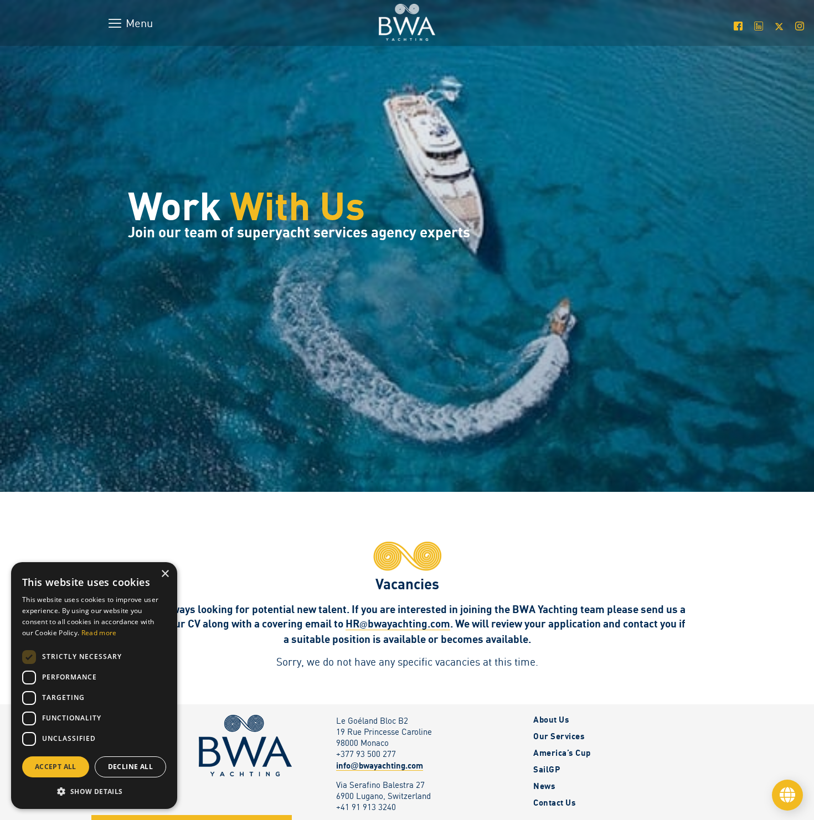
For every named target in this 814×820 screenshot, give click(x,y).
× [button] (165, 574)
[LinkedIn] (758, 26)
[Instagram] (799, 26)
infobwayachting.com (379, 765)
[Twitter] (778, 26)
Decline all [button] (130, 766)
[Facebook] (737, 26)
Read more (99, 632)
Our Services (559, 736)
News (544, 786)
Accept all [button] (55, 766)
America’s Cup (562, 752)
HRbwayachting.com (398, 623)
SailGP (546, 769)
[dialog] (94, 685)
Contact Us (554, 802)
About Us (551, 719)
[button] (94, 791)
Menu (139, 23)
